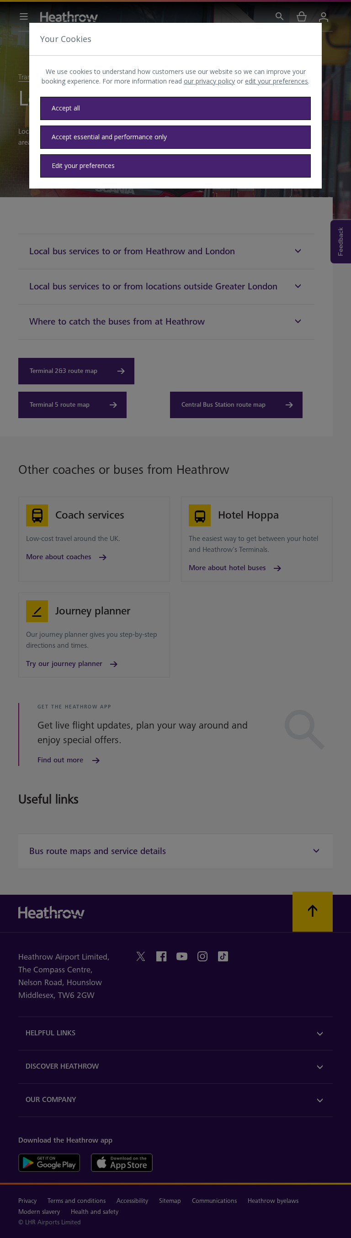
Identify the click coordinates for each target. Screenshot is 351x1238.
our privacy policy (209, 81)
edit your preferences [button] (276, 81)
